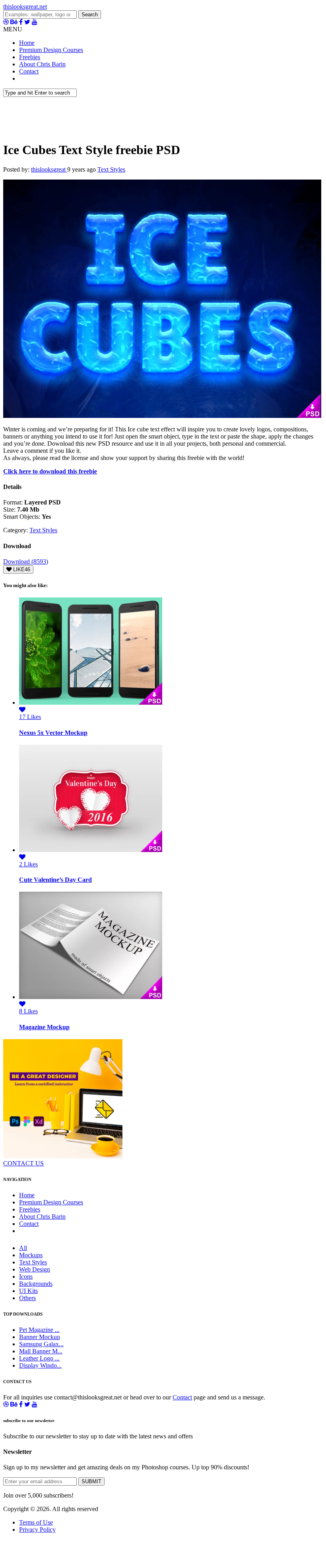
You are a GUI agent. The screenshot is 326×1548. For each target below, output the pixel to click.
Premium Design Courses (51, 49)
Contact (29, 71)
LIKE (21, 569)
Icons (26, 1276)
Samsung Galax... (41, 1344)
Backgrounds (35, 1283)
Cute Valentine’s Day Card (55, 879)
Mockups (31, 1255)
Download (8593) (25, 561)
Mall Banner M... (40, 1351)
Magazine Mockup (44, 1027)
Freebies (29, 57)
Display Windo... (40, 1365)
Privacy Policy (37, 1529)
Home (27, 42)
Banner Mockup (39, 1336)
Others (27, 1298)
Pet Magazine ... (39, 1329)
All (23, 1248)
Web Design (34, 1269)
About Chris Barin (42, 64)
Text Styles (111, 169)
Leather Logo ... (39, 1358)
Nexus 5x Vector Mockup (53, 732)
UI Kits (28, 1290)
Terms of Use (36, 1522)
